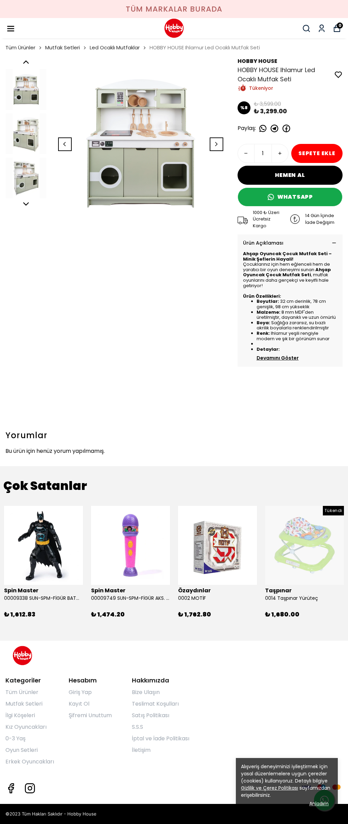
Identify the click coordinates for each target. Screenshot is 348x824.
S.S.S (137, 727)
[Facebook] (10, 788)
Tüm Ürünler (20, 47)
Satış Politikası (150, 715)
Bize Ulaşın (146, 692)
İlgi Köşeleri (20, 715)
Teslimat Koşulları (155, 704)
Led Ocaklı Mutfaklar (115, 47)
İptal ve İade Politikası (160, 738)
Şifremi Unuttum (90, 715)
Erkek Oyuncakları (29, 761)
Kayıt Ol (79, 704)
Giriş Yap (80, 692)
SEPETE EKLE (316, 153)
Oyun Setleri (21, 750)
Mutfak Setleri (62, 47)
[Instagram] (29, 788)
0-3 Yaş (15, 738)
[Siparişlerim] (321, 28)
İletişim (141, 750)
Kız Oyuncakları (26, 727)
